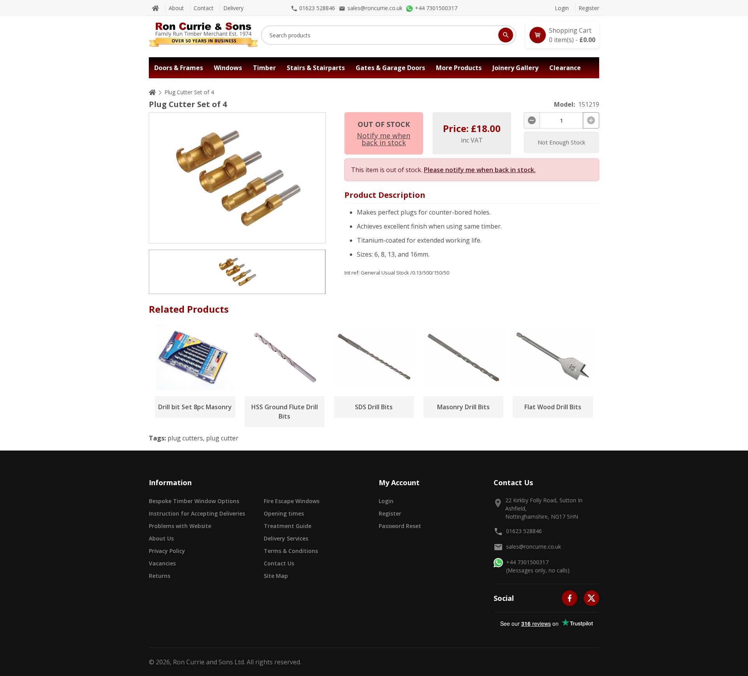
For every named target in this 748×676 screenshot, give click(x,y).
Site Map (276, 575)
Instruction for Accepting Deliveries (197, 513)
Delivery (233, 8)
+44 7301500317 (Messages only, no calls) (538, 566)
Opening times (284, 513)
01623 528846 (524, 531)
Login (562, 8)
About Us (161, 538)
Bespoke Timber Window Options (194, 501)
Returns (159, 575)
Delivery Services (286, 538)
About (176, 8)
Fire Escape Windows (291, 501)
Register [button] (390, 513)
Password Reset (400, 526)
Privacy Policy (167, 551)
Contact (203, 8)
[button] (562, 35)
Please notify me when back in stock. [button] (480, 169)
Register (589, 8)
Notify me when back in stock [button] (383, 139)
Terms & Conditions (291, 551)
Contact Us (279, 563)
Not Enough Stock (561, 142)
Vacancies (162, 563)
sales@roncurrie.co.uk (533, 546)
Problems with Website (180, 526)
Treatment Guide (287, 526)
